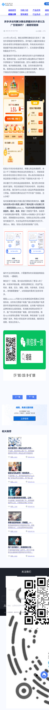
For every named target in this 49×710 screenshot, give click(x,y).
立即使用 (24, 419)
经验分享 (12, 14)
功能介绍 (24, 10)
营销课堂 (24, 14)
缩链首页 (12, 10)
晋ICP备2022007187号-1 (41, 612)
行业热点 (36, 14)
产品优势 (36, 10)
